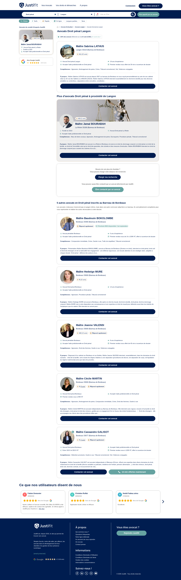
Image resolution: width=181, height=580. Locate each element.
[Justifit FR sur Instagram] (92, 573)
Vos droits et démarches (66, 5)
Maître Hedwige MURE (89, 271)
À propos (83, 5)
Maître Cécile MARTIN (89, 378)
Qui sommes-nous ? (82, 532)
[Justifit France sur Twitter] (87, 573)
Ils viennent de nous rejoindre (85, 539)
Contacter (108, 86)
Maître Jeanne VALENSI (90, 325)
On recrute (79, 542)
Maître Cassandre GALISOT (92, 432)
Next (163, 501)
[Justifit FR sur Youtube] (96, 573)
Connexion (130, 6)
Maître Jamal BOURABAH (90, 123)
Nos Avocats (47, 5)
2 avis (83, 440)
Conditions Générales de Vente (86, 557)
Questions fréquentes (83, 534)
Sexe (83, 21)
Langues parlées (71, 21)
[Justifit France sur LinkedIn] (82, 573)
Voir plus (41, 509)
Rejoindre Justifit (131, 533)
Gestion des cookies (82, 560)
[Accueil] (59, 27)
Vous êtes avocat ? (150, 6)
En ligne (59, 21)
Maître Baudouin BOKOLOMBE (94, 218)
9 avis (83, 386)
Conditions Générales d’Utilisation (87, 555)
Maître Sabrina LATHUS (90, 46)
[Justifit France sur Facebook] (78, 573)
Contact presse (81, 544)
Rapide (47, 21)
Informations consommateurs (85, 562)
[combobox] (39, 14)
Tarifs (35, 21)
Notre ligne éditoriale (82, 537)
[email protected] (39, 553)
